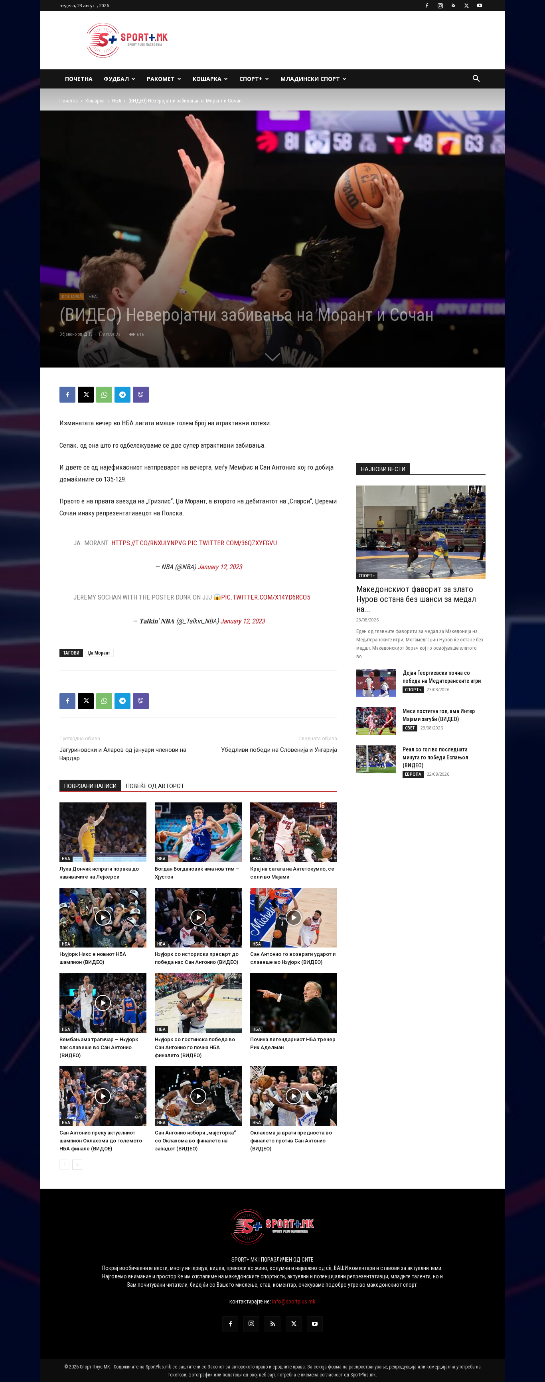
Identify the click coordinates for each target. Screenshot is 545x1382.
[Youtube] (480, 5)
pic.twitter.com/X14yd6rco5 (265, 597)
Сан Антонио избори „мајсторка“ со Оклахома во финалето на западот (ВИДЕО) (195, 1141)
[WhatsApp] (104, 395)
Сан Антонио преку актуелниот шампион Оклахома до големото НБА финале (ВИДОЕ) (100, 1141)
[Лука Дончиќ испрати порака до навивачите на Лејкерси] (102, 832)
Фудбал (116, 79)
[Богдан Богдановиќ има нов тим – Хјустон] (198, 832)
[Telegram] (122, 395)
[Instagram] (440, 5)
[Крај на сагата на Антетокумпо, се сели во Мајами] (293, 832)
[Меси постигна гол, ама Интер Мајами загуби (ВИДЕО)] (376, 721)
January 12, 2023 (219, 567)
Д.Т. (88, 334)
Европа (413, 774)
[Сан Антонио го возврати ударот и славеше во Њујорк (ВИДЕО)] (293, 918)
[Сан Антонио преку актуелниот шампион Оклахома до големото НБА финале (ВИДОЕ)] (102, 1096)
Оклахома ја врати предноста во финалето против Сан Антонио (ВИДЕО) (291, 1141)
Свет (410, 728)
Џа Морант (99, 653)
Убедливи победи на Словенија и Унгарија (279, 749)
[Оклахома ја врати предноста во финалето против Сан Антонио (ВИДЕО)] (293, 1096)
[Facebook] (427, 5)
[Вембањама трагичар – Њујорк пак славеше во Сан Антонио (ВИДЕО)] (102, 1003)
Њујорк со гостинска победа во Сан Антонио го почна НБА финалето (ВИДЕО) (195, 1047)
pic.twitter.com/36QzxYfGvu (232, 543)
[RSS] (453, 5)
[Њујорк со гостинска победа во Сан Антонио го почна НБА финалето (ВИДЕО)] (198, 1003)
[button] (476, 79)
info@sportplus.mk (293, 1301)
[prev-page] (64, 1165)
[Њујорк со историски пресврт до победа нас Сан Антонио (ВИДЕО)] (198, 918)
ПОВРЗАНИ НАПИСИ (90, 786)
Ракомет (161, 79)
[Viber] (141, 395)
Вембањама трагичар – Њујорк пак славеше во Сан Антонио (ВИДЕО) (98, 1047)
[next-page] (77, 1165)
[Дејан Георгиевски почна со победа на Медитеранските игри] (376, 683)
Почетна (79, 79)
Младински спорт (310, 79)
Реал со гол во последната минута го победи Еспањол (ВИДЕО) (435, 757)
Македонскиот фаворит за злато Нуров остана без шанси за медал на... (416, 599)
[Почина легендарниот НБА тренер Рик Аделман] (293, 1003)
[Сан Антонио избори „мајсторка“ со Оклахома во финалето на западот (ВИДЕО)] (198, 1096)
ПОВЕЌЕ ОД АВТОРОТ (155, 786)
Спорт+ (251, 79)
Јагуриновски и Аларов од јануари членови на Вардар (122, 754)
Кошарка (207, 79)
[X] (466, 5)
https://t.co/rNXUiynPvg (148, 543)
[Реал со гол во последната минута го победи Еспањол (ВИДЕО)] (376, 759)
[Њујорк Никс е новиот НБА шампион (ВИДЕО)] (102, 918)
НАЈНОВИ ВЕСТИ (383, 469)
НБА (116, 101)
